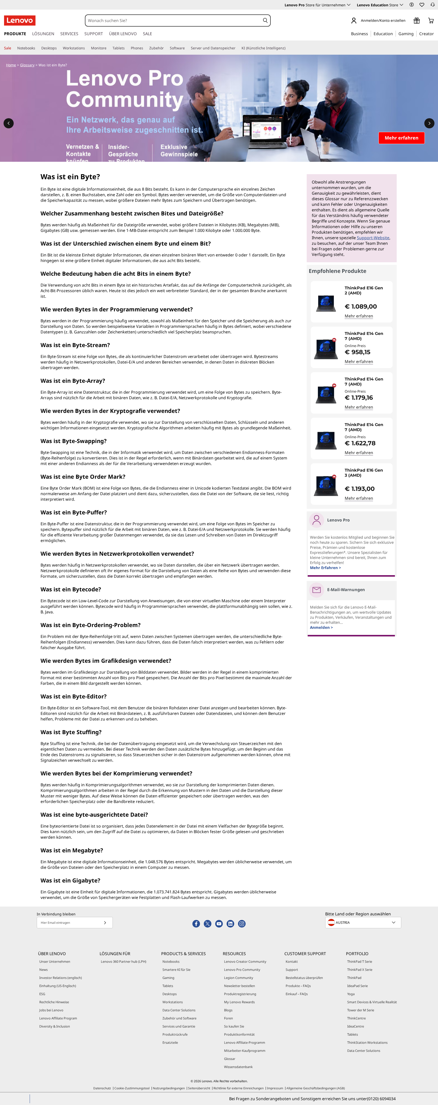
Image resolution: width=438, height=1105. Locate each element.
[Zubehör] (165, 48)
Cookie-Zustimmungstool (132, 1088)
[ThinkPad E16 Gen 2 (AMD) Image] (326, 304)
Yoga (351, 994)
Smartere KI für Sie (176, 969)
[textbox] (364, 922)
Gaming (168, 977)
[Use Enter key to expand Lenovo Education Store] (401, 5)
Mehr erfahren (359, 316)
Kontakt (292, 961)
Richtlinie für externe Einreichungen (238, 1088)
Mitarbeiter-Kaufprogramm (244, 1050)
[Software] (186, 48)
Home (11, 65)
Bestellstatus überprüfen (304, 977)
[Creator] (435, 33)
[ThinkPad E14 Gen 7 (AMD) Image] (326, 349)
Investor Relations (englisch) (60, 977)
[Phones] (145, 48)
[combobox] (173, 20)
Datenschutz (102, 1088)
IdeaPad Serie (357, 985)
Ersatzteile (170, 1042)
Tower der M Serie (360, 1010)
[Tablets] (126, 48)
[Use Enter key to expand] (408, 21)
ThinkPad (354, 977)
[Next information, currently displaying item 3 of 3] (429, 123)
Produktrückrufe (175, 1034)
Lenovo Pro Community (242, 969)
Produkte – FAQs (298, 985)
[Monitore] (108, 48)
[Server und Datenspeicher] (237, 48)
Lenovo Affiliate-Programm (244, 1042)
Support (292, 969)
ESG (42, 994)
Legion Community (238, 977)
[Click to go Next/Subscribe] (105, 922)
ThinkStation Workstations (367, 1042)
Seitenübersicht (199, 1088)
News (43, 969)
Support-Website (373, 237)
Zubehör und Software (179, 1018)
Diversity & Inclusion (54, 1026)
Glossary (27, 65)
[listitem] (352, 302)
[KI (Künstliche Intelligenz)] (287, 48)
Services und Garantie (178, 1026)
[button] (412, 5)
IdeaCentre (355, 1026)
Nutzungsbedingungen (169, 1088)
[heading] (367, 291)
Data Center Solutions (178, 1010)
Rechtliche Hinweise (54, 1002)
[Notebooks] (37, 48)
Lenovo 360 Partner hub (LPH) (123, 961)
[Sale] (13, 48)
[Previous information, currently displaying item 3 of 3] (9, 123)
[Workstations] (86, 48)
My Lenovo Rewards (239, 1002)
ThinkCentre (356, 1018)
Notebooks (170, 961)
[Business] (369, 33)
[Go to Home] (19, 20)
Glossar (229, 1058)
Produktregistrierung (240, 994)
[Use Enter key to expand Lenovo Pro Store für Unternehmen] (348, 5)
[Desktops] (58, 48)
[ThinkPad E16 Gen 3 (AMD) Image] (326, 486)
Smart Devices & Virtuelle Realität (372, 1002)
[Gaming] (415, 33)
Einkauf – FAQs (297, 994)
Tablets (167, 985)
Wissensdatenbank (238, 1066)
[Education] (394, 33)
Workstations (172, 1002)
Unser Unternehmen (54, 961)
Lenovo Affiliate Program (58, 1018)
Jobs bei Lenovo (51, 1010)
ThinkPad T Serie (359, 961)
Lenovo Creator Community (245, 961)
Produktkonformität (239, 1034)
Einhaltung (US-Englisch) (57, 985)
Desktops (169, 994)
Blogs (228, 1010)
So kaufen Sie (234, 1026)
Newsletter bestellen (239, 985)
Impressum (275, 1088)
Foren (228, 1018)
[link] (433, 6)
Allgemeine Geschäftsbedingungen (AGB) (315, 1088)
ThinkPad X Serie (359, 969)
